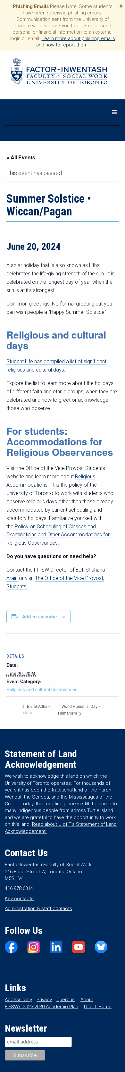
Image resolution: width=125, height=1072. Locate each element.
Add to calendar (39, 616)
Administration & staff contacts (38, 908)
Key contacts (19, 898)
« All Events (20, 157)
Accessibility (18, 999)
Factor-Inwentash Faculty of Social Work (59, 72)
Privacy (44, 999)
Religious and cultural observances (41, 689)
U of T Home (98, 1006)
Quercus (65, 999)
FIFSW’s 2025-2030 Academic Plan (41, 1006)
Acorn (86, 999)
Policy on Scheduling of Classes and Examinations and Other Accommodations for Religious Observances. (58, 534)
